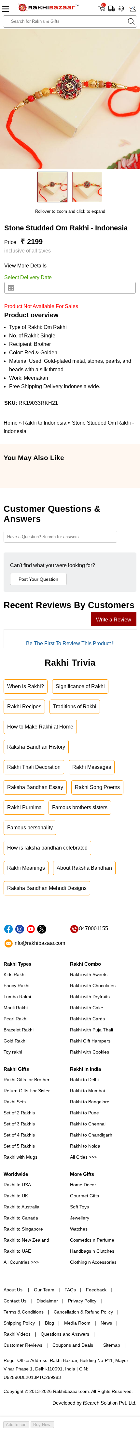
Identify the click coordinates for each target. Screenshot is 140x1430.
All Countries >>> (21, 1262)
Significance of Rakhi (80, 686)
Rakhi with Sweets (88, 974)
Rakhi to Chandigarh (91, 1134)
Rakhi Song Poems (97, 787)
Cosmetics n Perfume (92, 1240)
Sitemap (111, 1345)
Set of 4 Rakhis (19, 1134)
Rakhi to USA (17, 1184)
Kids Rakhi (14, 974)
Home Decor (83, 1184)
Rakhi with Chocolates (93, 985)
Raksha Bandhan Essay (35, 787)
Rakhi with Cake (86, 1007)
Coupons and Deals (72, 1345)
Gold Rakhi (15, 1040)
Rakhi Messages (91, 767)
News (106, 1323)
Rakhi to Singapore (23, 1229)
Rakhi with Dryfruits (90, 996)
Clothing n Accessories (93, 1262)
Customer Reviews (23, 1345)
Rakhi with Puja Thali (91, 1029)
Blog (49, 1323)
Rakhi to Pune (84, 1112)
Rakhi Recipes (24, 706)
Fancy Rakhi (16, 985)
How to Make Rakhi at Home (40, 726)
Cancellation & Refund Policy (83, 1311)
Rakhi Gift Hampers (90, 1040)
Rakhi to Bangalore (89, 1101)
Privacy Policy (82, 1300)
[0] (101, 11)
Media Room (77, 1323)
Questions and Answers (65, 1334)
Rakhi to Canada (21, 1217)
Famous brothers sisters (79, 807)
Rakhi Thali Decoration (34, 767)
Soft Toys (79, 1206)
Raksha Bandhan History (36, 747)
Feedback (96, 1289)
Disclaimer (47, 1300)
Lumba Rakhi (17, 996)
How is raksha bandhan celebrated (47, 848)
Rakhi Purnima (24, 807)
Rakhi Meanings (26, 868)
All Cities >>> (83, 1157)
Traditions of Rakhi (74, 706)
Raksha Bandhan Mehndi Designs (47, 888)
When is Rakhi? (25, 686)
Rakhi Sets (15, 1101)
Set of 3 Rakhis (19, 1123)
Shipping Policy (19, 1323)
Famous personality (30, 827)
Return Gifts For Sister (27, 1090)
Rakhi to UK (16, 1195)
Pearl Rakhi (15, 1018)
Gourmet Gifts (84, 1195)
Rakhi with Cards (87, 1018)
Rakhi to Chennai (87, 1123)
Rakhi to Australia (21, 1206)
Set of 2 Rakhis (19, 1112)
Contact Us (15, 1300)
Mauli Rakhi (16, 1007)
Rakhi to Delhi (84, 1079)
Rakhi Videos (17, 1334)
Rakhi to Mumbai (87, 1090)
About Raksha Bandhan (84, 868)
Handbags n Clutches (92, 1251)
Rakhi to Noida (85, 1146)
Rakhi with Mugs (20, 1157)
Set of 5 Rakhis (19, 1146)
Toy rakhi (13, 1052)
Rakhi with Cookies (89, 1052)
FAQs (70, 1289)
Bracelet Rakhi (19, 1029)
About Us (14, 1289)
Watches (79, 1229)
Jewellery (79, 1217)
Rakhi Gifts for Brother (26, 1079)
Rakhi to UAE (17, 1251)
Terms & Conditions (24, 1311)
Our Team (44, 1289)
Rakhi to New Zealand (26, 1240)
